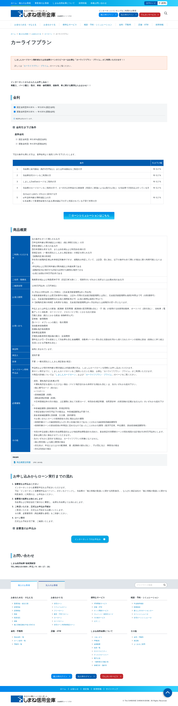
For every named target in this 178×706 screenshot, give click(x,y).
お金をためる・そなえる (25, 25)
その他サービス (99, 618)
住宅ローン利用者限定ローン (64, 625)
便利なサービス (70, 25)
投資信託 (17, 618)
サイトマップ (112, 689)
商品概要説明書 (24, 462)
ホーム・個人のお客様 (21, 3)
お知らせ (74, 689)
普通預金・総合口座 (21, 603)
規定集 (136, 641)
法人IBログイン (127, 15)
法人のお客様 (52, 585)
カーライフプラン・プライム (36, 66)
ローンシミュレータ (141, 614)
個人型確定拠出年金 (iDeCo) (24, 625)
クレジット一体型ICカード (103, 614)
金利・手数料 (125, 25)
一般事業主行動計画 (101, 662)
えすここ (97, 621)
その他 (134, 631)
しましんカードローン (66, 374)
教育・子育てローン (61, 614)
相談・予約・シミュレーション (98, 25)
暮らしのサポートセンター (143, 611)
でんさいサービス (148, 15)
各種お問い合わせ (99, 3)
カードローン (59, 621)
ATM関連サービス (100, 603)
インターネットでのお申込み (88, 539)
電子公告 (97, 658)
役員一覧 (97, 648)
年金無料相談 (138, 603)
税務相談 (137, 607)
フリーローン (59, 611)
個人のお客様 (23, 34)
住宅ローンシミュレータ (143, 618)
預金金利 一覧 (19, 637)
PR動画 (97, 641)
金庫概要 (97, 644)
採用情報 (83, 3)
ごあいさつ (98, 637)
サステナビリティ (100, 651)
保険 (15, 621)
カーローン (48, 34)
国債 (15, 614)
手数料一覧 (18, 644)
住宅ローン (58, 603)
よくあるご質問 (139, 644)
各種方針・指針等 (100, 665)
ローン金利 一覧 (20, 641)
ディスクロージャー (101, 655)
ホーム (13, 34)
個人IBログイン (107, 15)
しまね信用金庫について (64, 3)
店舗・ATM (143, 25)
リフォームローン (60, 607)
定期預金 (17, 607)
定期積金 (17, 611)
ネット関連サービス (101, 611)
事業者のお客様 (42, 3)
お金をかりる (50, 25)
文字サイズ (151, 3)
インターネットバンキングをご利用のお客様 (117, 11)
